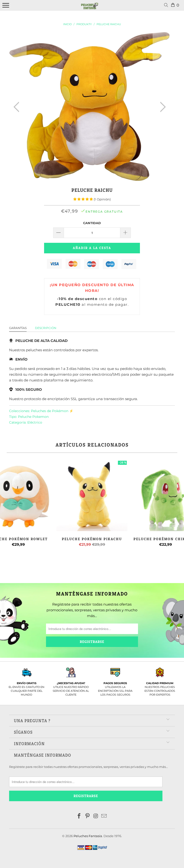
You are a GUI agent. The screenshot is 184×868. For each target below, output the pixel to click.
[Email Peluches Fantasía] (104, 816)
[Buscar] (167, 5)
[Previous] (18, 107)
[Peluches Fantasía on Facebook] (79, 816)
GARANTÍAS (18, 328)
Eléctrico (34, 422)
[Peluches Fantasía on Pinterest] (87, 816)
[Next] (161, 107)
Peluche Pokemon (33, 417)
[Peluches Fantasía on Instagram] (96, 816)
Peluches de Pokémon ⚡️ (52, 411)
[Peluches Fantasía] (90, 8)
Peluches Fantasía (88, 836)
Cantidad (92, 223)
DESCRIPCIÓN (45, 328)
